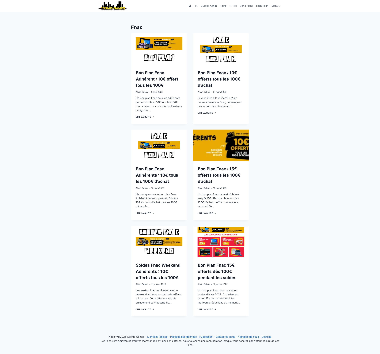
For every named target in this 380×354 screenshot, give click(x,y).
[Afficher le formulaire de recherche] (190, 6)
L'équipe (266, 336)
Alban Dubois (142, 92)
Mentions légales (157, 336)
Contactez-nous (225, 336)
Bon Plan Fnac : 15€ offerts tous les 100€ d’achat (219, 175)
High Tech (262, 5)
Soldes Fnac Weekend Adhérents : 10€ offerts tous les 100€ (158, 271)
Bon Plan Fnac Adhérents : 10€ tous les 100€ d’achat (157, 175)
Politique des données (183, 336)
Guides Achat (209, 5)
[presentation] (159, 49)
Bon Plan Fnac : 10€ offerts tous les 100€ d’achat (219, 79)
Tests (223, 5)
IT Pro (233, 5)
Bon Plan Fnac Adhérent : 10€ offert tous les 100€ (157, 79)
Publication (206, 336)
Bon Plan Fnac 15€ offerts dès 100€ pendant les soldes (217, 271)
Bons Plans (246, 5)
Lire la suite (145, 117)
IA (196, 5)
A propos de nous (248, 336)
